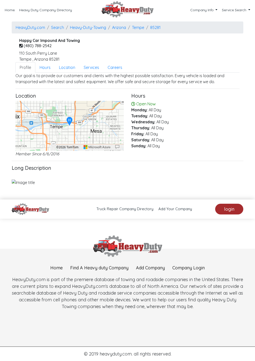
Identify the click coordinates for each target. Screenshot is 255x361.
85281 (155, 27)
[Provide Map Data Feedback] (117, 147)
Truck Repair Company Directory (124, 208)
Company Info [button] (202, 10)
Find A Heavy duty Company (99, 268)
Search (57, 27)
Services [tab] (91, 67)
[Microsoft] (97, 147)
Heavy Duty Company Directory (45, 10)
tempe (138, 27)
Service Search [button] (234, 10)
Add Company (150, 268)
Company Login (188, 268)
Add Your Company (175, 208)
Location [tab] (67, 67)
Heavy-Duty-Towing (88, 27)
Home (10, 10)
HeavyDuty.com (30, 27)
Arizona (119, 27)
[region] (69, 126)
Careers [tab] (115, 67)
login (229, 209)
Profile (25, 67)
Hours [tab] (45, 67)
